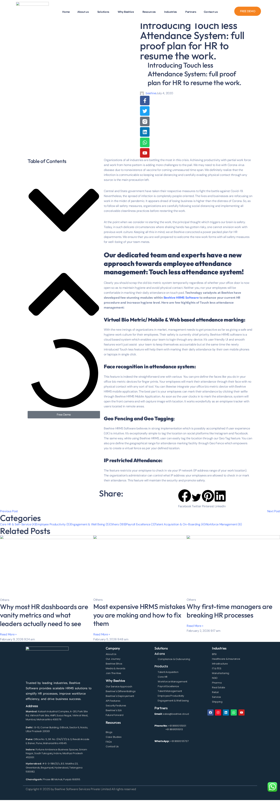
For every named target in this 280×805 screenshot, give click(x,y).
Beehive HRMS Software (181, 298)
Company (113, 648)
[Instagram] (218, 712)
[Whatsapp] (145, 142)
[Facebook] (210, 712)
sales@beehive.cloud (176, 714)
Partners (161, 708)
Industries (219, 648)
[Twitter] (145, 111)
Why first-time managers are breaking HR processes (229, 610)
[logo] (32, 11)
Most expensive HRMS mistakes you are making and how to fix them (139, 615)
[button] (64, 211)
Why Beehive (115, 680)
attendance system (171, 366)
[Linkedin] (145, 132)
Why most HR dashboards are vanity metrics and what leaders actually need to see (44, 615)
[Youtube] (145, 153)
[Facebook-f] (145, 100)
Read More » (8, 634)
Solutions (161, 648)
